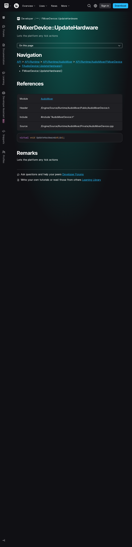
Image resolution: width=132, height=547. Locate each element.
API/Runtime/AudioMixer (57, 61)
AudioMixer (47, 98)
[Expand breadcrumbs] (37, 18)
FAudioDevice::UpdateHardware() (42, 66)
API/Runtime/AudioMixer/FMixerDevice (99, 61)
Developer (27, 18)
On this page (26, 45)
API (19, 61)
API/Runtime (32, 61)
